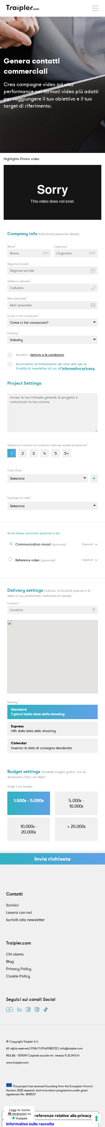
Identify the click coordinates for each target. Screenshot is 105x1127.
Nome (11, 246)
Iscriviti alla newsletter (25, 919)
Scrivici (12, 905)
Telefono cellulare (19, 281)
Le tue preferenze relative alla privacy (55, 1115)
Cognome (61, 246)
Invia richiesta (52, 858)
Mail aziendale (17, 298)
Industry (13, 333)
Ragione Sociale (18, 263)
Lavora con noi (19, 912)
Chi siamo (15, 954)
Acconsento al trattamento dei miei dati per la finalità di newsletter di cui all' (55, 366)
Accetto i (40, 354)
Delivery (13, 702)
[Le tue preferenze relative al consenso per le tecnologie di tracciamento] (96, 1118)
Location (13, 603)
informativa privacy (78, 368)
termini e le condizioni (47, 354)
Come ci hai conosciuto (23, 315)
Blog (10, 961)
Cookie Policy (18, 976)
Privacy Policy (18, 968)
